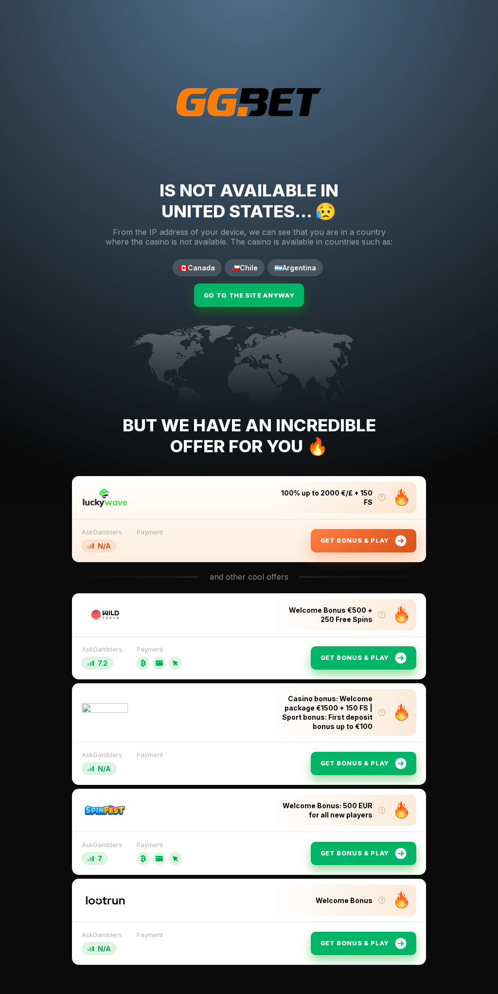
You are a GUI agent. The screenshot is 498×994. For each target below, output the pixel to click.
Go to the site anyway (249, 295)
